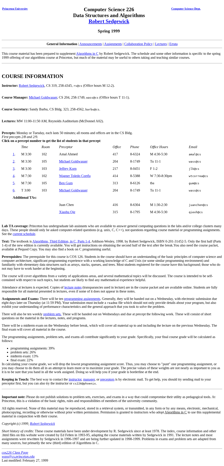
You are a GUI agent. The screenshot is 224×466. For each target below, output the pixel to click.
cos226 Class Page (15, 452)
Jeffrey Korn (68, 168)
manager (89, 379)
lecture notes (73, 287)
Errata (173, 44)
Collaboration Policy (138, 44)
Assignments (113, 44)
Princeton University (15, 8)
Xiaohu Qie (67, 212)
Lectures (161, 44)
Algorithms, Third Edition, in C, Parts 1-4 (61, 241)
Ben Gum (66, 183)
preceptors (107, 379)
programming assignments (82, 299)
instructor (75, 379)
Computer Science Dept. (186, 8)
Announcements (90, 44)
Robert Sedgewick (109, 21)
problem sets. (52, 314)
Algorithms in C (87, 53)
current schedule (24, 234)
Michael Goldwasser (43, 97)
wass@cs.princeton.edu (18, 456)
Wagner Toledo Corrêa (75, 176)
